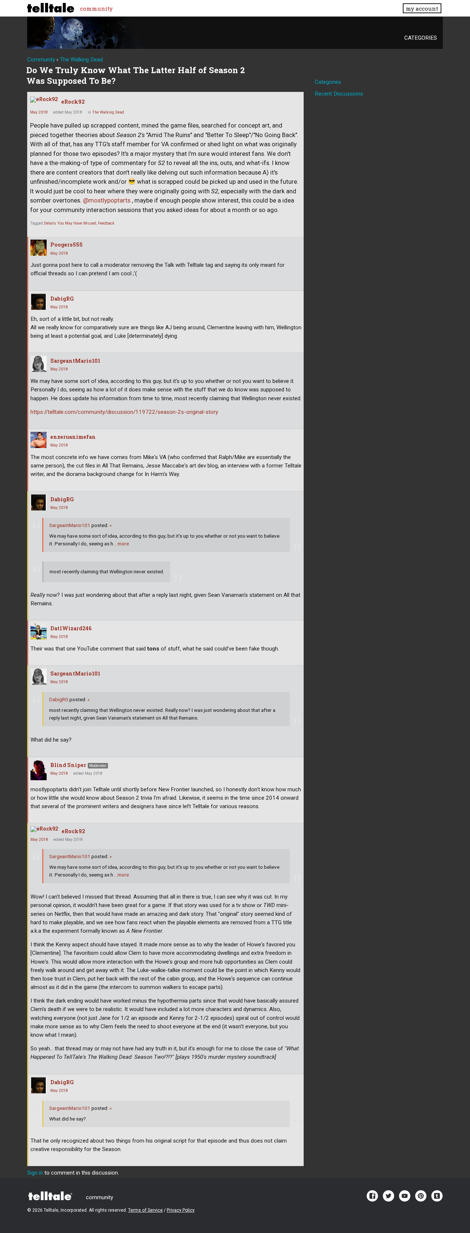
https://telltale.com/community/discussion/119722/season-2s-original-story (124, 412)
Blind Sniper (68, 764)
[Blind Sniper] (38, 770)
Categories (420, 38)
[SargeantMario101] (38, 364)
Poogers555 (66, 244)
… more (121, 543)
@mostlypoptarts (106, 200)
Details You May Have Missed (70, 223)
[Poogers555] (38, 248)
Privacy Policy (181, 1210)
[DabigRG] (38, 302)
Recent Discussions (339, 93)
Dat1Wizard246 (71, 628)
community (96, 8)
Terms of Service (145, 1210)
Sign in (35, 1172)
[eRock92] (44, 100)
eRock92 (73, 101)
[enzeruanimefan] (38, 440)
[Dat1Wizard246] (38, 631)
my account (422, 8)
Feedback (106, 223)
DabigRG (62, 298)
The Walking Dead (108, 112)
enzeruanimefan (73, 436)
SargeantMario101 (75, 360)
